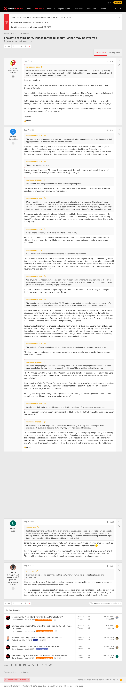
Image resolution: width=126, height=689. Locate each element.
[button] (43, 8)
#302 (112, 130)
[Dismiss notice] (119, 17)
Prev (8, 46)
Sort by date (100, 52)
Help (107, 680)
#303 (112, 522)
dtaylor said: (31, 527)
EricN (112, 640)
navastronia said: (33, 67)
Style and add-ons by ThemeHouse (68, 686)
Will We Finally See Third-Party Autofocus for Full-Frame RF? (40, 655)
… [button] (17, 46)
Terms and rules (84, 680)
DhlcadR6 (110, 619)
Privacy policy (98, 680)
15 (25, 46)
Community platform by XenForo (28, 686)
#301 (112, 61)
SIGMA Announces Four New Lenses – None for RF (35, 646)
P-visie (111, 648)
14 (21, 46)
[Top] (117, 680)
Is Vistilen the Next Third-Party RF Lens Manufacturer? (37, 617)
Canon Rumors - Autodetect (17, 680)
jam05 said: (31, 571)
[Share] (107, 61)
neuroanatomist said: (34, 135)
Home (112, 680)
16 (29, 46)
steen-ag (110, 628)
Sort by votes (114, 52)
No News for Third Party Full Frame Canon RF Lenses (37, 637)
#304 (112, 566)
